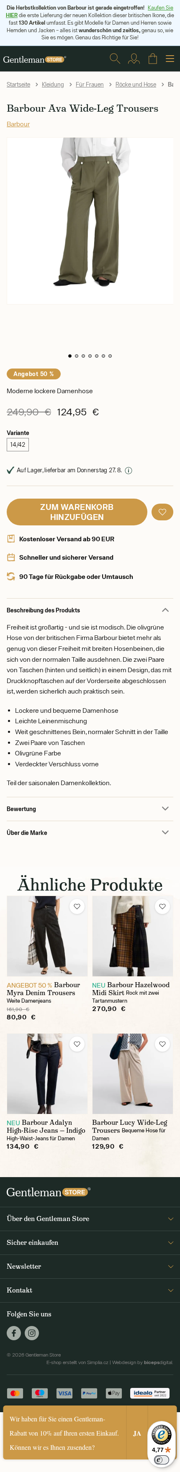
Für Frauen (90, 84)
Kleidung (53, 84)
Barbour (18, 124)
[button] (70, 356)
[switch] (161, 1459)
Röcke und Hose (136, 84)
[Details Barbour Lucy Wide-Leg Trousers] (132, 1073)
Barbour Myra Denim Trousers (43, 988)
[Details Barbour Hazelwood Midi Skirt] (132, 936)
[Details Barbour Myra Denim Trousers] (47, 936)
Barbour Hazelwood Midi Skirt (131, 988)
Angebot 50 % (33, 373)
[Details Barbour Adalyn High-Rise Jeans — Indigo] (47, 1073)
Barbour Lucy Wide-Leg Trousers (129, 1126)
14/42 (17, 444)
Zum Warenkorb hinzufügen (76, 512)
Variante (18, 432)
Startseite (18, 84)
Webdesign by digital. (142, 1362)
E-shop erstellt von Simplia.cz (77, 1362)
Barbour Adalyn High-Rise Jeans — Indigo (46, 1126)
